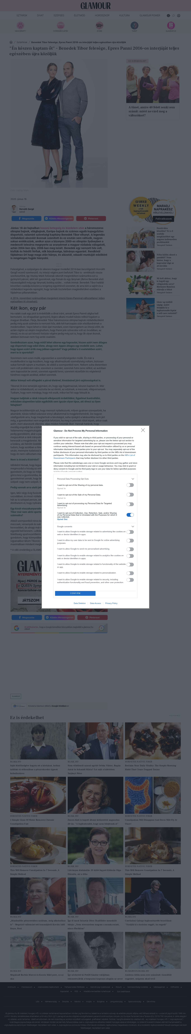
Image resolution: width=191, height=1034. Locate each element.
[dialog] (95, 517)
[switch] (130, 485)
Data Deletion (80, 603)
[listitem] (95, 478)
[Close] (144, 431)
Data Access (95, 603)
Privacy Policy (111, 603)
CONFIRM (75, 593)
